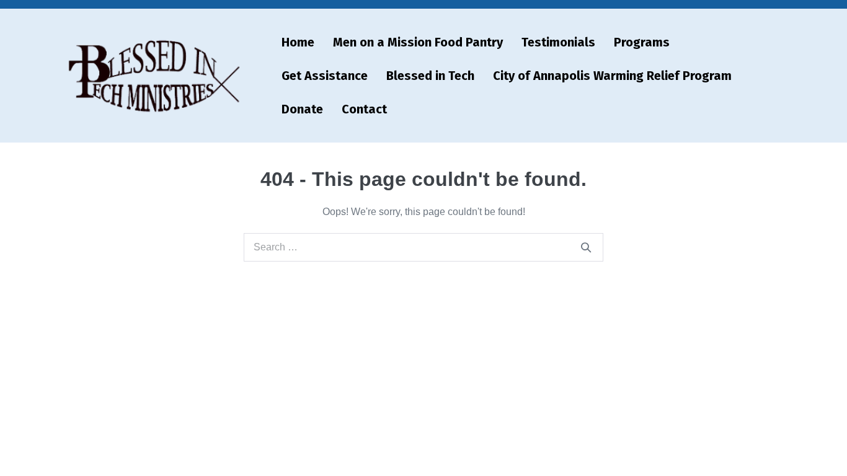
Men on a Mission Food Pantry (418, 42)
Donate (302, 109)
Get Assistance (325, 75)
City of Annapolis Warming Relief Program (612, 75)
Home (298, 42)
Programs (642, 42)
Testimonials (558, 42)
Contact (364, 109)
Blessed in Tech (430, 75)
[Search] (586, 247)
